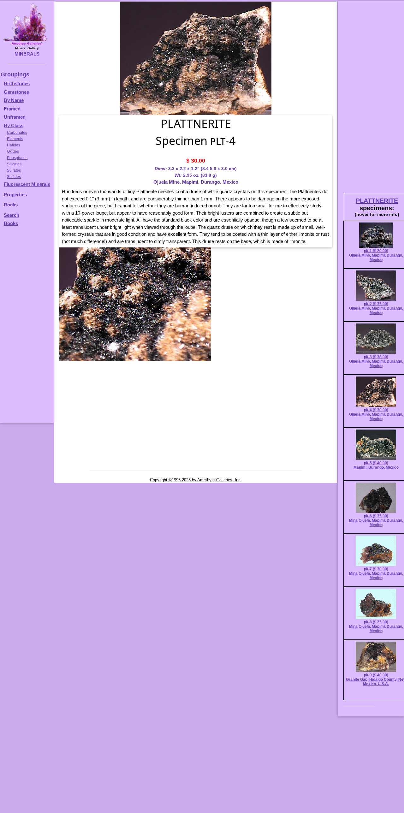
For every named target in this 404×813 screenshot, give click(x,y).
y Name (15, 100)
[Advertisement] (26, 327)
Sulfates (14, 170)
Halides (13, 145)
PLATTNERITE (377, 200)
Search (11, 215)
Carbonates (17, 132)
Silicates (14, 164)
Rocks (11, 204)
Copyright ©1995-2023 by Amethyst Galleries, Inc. (196, 480)
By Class (13, 125)
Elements (15, 139)
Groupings (15, 74)
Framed (12, 108)
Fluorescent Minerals (27, 184)
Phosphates (17, 158)
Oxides (13, 151)
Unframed (15, 117)
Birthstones (17, 83)
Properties (15, 194)
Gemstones (16, 92)
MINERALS (27, 53)
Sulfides (14, 177)
